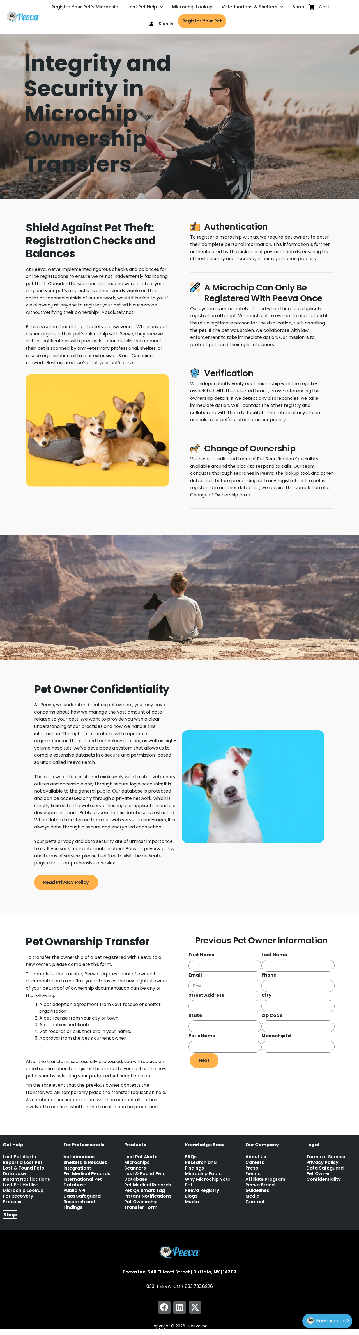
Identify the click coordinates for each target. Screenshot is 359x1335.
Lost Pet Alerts (19, 1157)
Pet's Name (201, 1035)
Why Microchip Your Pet (208, 1182)
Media (192, 1202)
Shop (298, 7)
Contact (255, 1202)
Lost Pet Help (142, 7)
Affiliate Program (265, 1179)
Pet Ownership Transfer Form (141, 1204)
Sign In (165, 24)
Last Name (274, 955)
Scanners (135, 1168)
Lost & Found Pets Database (23, 1171)
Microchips (136, 1162)
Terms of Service (325, 1157)
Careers (254, 1162)
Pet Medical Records (86, 1174)
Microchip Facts (203, 1174)
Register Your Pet (202, 21)
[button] (164, 1307)
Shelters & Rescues (85, 1162)
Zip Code (271, 1015)
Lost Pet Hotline (20, 1185)
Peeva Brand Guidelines (260, 1187)
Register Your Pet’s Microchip (84, 7)
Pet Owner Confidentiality (323, 1176)
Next (204, 1060)
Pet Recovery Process (18, 1199)
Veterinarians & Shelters (249, 7)
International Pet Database (82, 1182)
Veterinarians (79, 1157)
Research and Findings (79, 1204)
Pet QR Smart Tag (144, 1190)
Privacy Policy (322, 1162)
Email (195, 975)
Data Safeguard (82, 1196)
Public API (74, 1190)
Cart (324, 7)
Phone (268, 975)
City (266, 995)
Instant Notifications (26, 1179)
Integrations (77, 1168)
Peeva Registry (202, 1190)
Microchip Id (276, 1035)
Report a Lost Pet (22, 1162)
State (195, 1015)
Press (251, 1168)
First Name (201, 955)
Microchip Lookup (192, 7)
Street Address (206, 995)
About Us (255, 1157)
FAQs (191, 1157)
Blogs (191, 1196)
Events (253, 1174)
